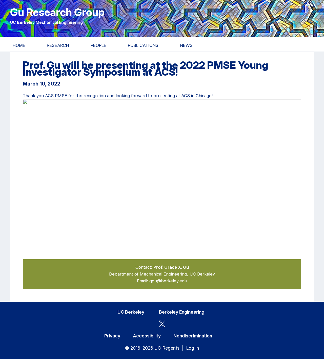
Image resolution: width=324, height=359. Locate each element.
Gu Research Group (57, 12)
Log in (192, 348)
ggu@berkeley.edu (168, 280)
